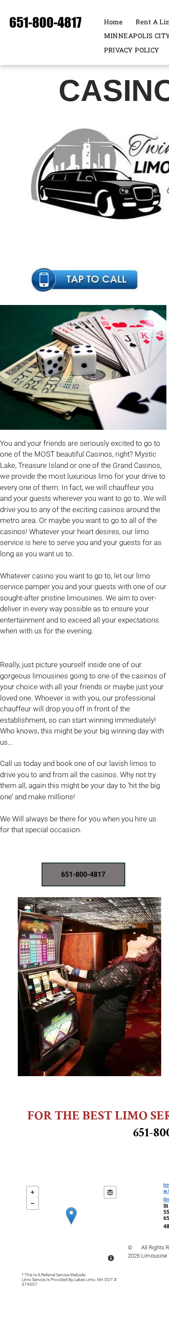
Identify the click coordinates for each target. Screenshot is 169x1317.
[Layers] (110, 1192)
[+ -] (71, 1224)
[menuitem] (114, 22)
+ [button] (32, 1192)
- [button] (32, 1203)
